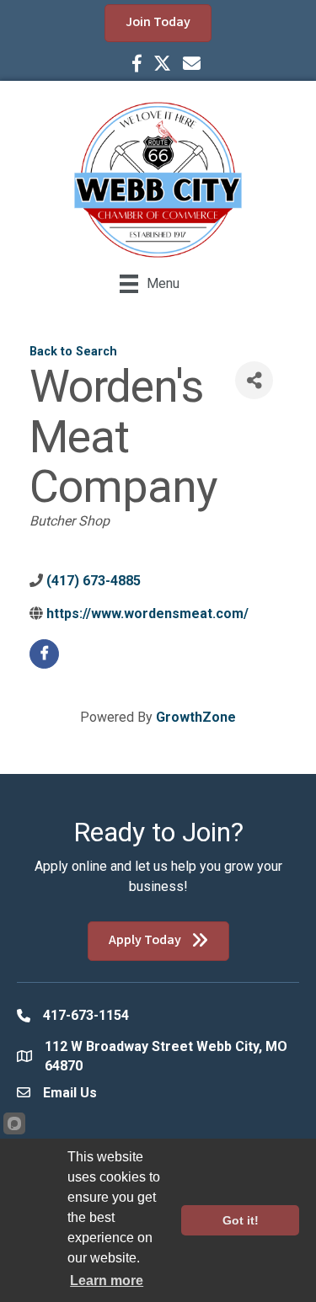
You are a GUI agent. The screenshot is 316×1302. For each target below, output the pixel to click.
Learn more (106, 1280)
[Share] (254, 380)
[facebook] (44, 654)
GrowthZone (196, 717)
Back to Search (73, 351)
